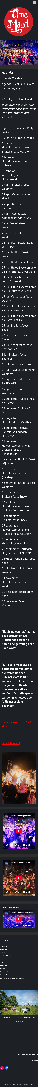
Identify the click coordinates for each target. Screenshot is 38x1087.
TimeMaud (3, 946)
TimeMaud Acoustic (6, 956)
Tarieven (3, 962)
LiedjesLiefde (19, 1021)
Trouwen (3, 952)
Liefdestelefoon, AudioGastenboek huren (12, 978)
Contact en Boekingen (6, 972)
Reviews (2, 968)
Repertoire (3, 965)
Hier (5, 726)
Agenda (2, 959)
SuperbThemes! (28, 1084)
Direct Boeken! (11, 743)
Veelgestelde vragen (6, 975)
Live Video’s (3, 949)
